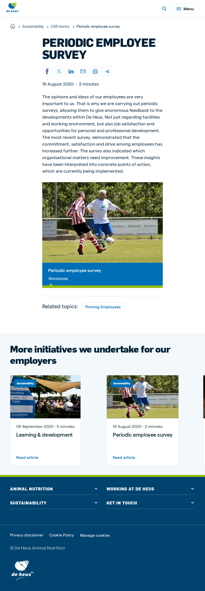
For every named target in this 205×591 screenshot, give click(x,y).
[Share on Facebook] (47, 71)
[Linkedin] (71, 71)
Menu (189, 8)
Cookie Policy (61, 535)
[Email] (83, 71)
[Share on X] (59, 71)
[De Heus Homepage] (13, 8)
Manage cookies (95, 535)
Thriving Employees (102, 306)
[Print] (95, 71)
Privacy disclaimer (26, 535)
